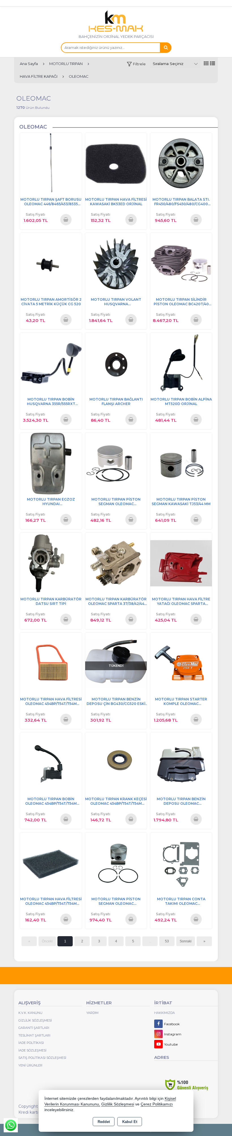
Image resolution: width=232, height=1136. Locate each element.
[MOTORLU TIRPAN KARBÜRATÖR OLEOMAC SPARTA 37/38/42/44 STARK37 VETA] (116, 563)
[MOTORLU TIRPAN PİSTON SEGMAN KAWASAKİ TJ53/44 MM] (181, 463)
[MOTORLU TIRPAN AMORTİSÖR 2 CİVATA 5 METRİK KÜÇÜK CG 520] (51, 263)
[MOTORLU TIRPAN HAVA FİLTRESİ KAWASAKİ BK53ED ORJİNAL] (116, 163)
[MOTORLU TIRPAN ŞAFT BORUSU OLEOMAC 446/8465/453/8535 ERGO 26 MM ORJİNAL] (51, 163)
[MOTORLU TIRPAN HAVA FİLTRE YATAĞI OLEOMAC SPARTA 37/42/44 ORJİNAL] (181, 563)
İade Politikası (31, 1043)
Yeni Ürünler (30, 1065)
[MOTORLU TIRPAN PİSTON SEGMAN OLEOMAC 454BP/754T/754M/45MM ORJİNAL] (116, 862)
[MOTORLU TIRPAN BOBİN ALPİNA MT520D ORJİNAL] (181, 363)
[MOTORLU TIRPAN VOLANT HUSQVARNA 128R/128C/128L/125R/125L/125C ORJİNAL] (116, 263)
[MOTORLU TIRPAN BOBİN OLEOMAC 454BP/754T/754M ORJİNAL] (51, 762)
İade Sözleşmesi (32, 1050)
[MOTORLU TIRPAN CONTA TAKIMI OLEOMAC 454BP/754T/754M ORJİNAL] (181, 862)
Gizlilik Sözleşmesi (35, 1020)
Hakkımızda (164, 1013)
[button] (136, 64)
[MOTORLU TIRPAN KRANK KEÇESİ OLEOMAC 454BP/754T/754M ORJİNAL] (116, 762)
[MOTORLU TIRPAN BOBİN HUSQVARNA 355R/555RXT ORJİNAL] (51, 363)
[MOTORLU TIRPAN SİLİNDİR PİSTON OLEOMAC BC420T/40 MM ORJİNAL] (181, 263)
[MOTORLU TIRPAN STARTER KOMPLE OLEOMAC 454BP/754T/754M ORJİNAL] (181, 663)
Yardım (92, 1013)
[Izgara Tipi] (206, 63)
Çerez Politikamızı (157, 1104)
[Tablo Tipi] (212, 63)
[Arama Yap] (165, 47)
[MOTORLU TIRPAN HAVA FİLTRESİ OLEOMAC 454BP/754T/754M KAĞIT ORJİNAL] (51, 663)
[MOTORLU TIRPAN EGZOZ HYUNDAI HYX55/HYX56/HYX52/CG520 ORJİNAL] (51, 463)
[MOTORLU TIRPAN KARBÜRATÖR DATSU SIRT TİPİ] (51, 563)
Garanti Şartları (33, 1028)
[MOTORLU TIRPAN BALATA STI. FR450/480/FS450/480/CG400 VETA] (181, 163)
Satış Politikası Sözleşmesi (42, 1058)
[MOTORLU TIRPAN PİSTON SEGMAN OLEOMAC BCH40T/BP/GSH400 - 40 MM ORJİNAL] (116, 463)
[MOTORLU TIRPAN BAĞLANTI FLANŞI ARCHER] (116, 363)
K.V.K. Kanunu (30, 1013)
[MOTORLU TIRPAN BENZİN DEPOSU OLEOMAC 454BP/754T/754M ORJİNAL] (181, 762)
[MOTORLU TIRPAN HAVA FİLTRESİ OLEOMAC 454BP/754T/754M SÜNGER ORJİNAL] (51, 862)
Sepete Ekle (66, 219)
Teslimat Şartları (34, 1035)
